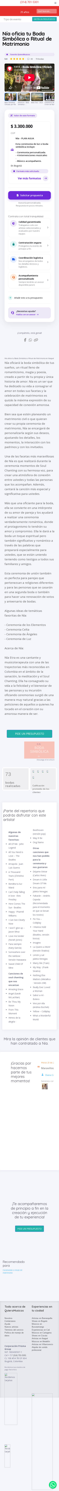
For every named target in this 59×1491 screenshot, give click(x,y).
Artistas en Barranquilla (42, 1318)
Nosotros (8, 1318)
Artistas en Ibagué (40, 1338)
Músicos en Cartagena (41, 1333)
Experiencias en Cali (41, 1330)
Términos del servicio (14, 1330)
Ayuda (7, 1324)
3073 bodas (24, 59)
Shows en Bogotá (39, 1321)
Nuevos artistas (11, 1327)
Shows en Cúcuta (39, 1335)
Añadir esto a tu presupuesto (28, 297)
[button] (29, 227)
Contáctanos (10, 1321)
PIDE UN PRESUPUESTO (29, 733)
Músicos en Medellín (41, 1341)
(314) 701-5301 (29, 2)
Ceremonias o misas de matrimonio (12, 1271)
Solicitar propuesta (31, 195)
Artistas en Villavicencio (42, 1344)
